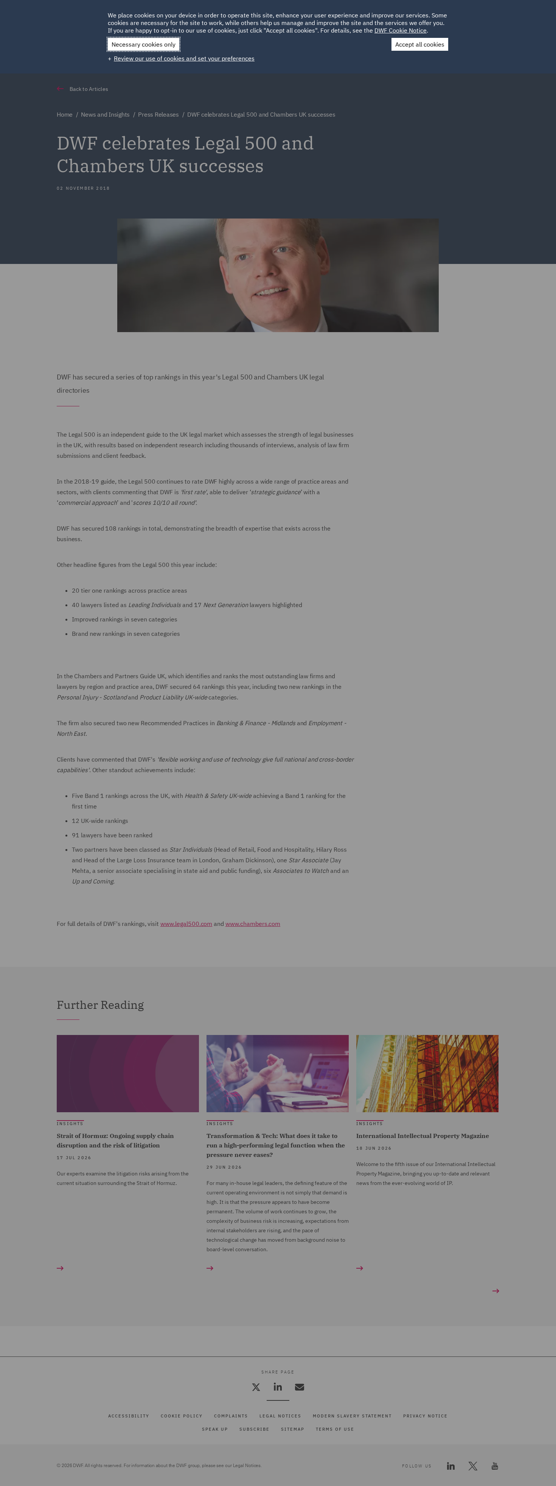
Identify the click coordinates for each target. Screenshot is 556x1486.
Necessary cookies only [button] (143, 44)
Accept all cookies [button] (419, 44)
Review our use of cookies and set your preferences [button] (184, 58)
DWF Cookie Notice (400, 30)
